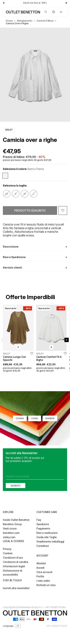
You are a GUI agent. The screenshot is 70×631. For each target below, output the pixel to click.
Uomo (34, 418)
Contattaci (42, 545)
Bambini (49, 418)
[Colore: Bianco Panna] (5, 175)
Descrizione (35, 246)
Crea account (44, 572)
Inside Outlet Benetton (16, 519)
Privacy (7, 548)
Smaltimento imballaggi (50, 541)
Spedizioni (42, 524)
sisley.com (9, 537)
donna (9, 20)
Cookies (8, 553)
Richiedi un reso (45, 585)
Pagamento (43, 528)
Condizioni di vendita (15, 561)
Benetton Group (12, 524)
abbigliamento (24, 20)
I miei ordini (43, 580)
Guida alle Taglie (46, 537)
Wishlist (41, 563)
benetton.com (11, 532)
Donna (20, 418)
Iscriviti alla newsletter (16, 588)
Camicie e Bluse (45, 20)
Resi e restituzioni (47, 532)
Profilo (40, 576)
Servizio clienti (35, 267)
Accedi (40, 567)
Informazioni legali (14, 566)
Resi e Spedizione (35, 257)
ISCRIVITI (15, 485)
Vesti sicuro (10, 528)
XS (6, 193)
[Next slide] (66, 340)
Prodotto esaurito (30, 210)
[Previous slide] (3, 340)
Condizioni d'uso (13, 557)
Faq (38, 519)
